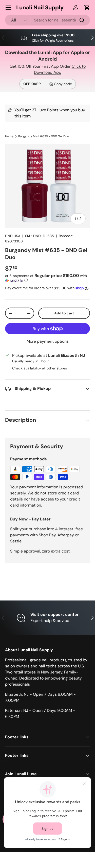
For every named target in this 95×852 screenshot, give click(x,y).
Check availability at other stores (39, 368)
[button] (86, 7)
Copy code (63, 84)
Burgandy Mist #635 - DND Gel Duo (43, 136)
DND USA (12, 236)
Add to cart (64, 313)
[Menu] (8, 7)
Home (9, 136)
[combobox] (47, 20)
